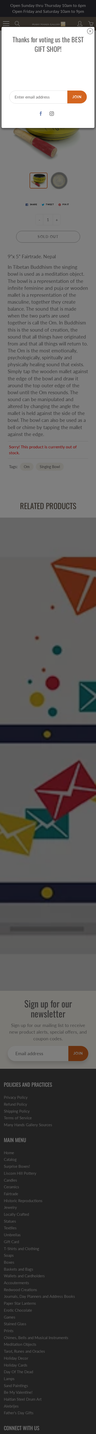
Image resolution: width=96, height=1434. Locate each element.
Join (77, 97)
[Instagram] (51, 113)
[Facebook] (40, 113)
